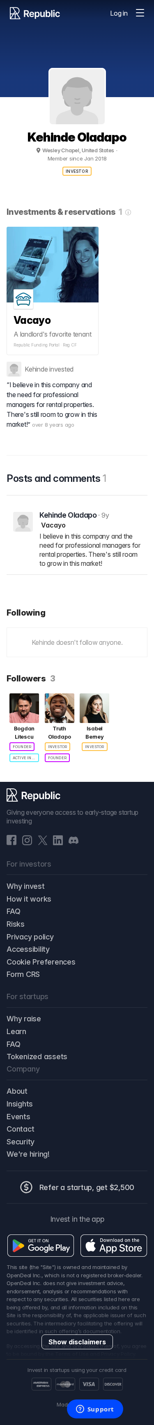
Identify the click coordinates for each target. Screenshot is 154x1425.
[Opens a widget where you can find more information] (95, 1409)
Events (18, 1116)
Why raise (24, 1018)
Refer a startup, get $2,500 (87, 1187)
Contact (20, 1129)
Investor (77, 171)
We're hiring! (28, 1154)
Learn (16, 1031)
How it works (29, 899)
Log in (119, 13)
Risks (16, 924)
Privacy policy (30, 936)
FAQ (13, 911)
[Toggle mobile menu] (140, 13)
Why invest (26, 886)
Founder (22, 746)
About (17, 1091)
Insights (20, 1104)
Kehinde (36, 369)
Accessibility (28, 949)
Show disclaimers (77, 1342)
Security (20, 1141)
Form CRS (23, 974)
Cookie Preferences (41, 962)
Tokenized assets (37, 1056)
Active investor (26, 758)
